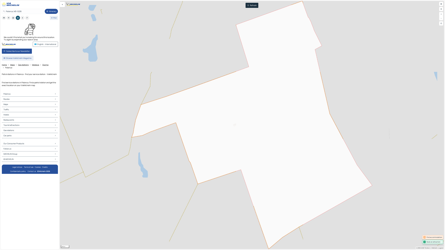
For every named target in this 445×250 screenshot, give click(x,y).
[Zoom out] (441, 18)
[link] (432, 237)
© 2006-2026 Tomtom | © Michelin (426, 248)
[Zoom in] (441, 14)
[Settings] (441, 9)
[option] (4, 18)
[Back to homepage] (11, 4)
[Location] (441, 23)
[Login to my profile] (441, 4)
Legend (441, 248)
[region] (252, 125)
